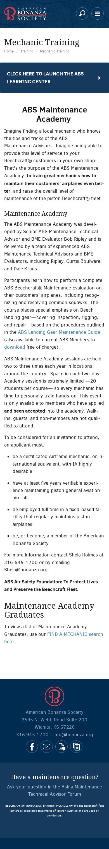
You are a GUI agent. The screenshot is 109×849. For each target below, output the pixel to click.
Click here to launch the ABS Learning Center (45, 77)
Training (26, 51)
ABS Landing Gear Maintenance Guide (59, 332)
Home (9, 51)
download (14, 347)
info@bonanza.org (73, 734)
